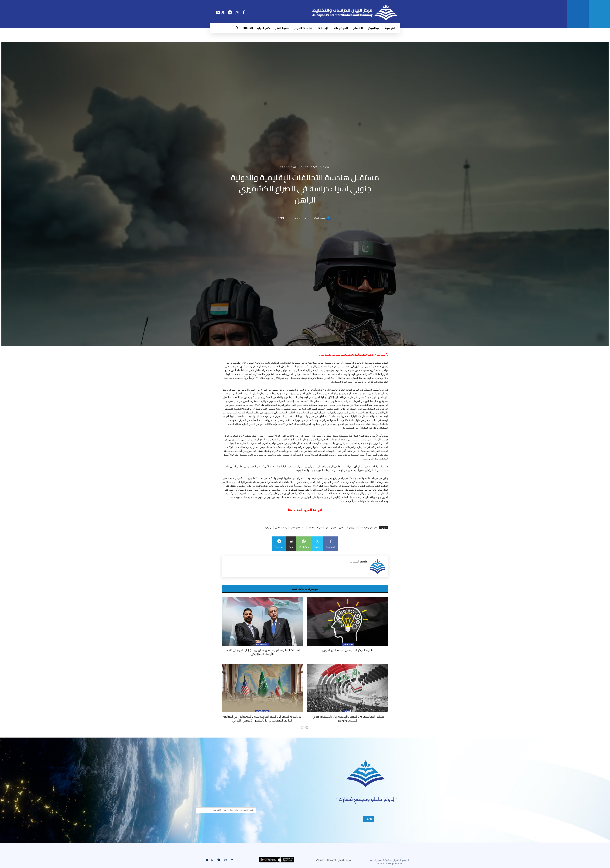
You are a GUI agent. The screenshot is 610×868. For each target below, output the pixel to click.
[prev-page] (302, 728)
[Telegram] (229, 12)
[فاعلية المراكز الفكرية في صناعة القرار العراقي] (347, 621)
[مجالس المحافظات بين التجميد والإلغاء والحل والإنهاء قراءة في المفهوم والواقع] (347, 688)
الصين (341, 527)
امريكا (319, 527)
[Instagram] (236, 12)
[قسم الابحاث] (329, 218)
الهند (326, 527)
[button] (237, 27)
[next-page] (307, 728)
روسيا (285, 527)
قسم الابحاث (319, 218)
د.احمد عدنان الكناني (298, 527)
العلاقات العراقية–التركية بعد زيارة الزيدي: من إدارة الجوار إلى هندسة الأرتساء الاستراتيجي (262, 651)
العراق (333, 527)
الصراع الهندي (351, 527)
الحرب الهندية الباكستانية (368, 527)
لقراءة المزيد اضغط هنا (305, 510)
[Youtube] (218, 12)
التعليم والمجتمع (348, 644)
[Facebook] (243, 12)
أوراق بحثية (324, 167)
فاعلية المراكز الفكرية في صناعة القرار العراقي (347, 650)
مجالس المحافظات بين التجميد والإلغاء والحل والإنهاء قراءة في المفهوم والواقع (348, 718)
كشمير (277, 527)
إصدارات (348, 711)
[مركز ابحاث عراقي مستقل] (366, 774)
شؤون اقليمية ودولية (289, 167)
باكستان (311, 527)
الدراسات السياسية (309, 167)
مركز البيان (268, 527)
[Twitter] (222, 12)
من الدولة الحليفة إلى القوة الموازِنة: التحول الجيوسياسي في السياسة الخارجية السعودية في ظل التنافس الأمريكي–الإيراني (262, 718)
